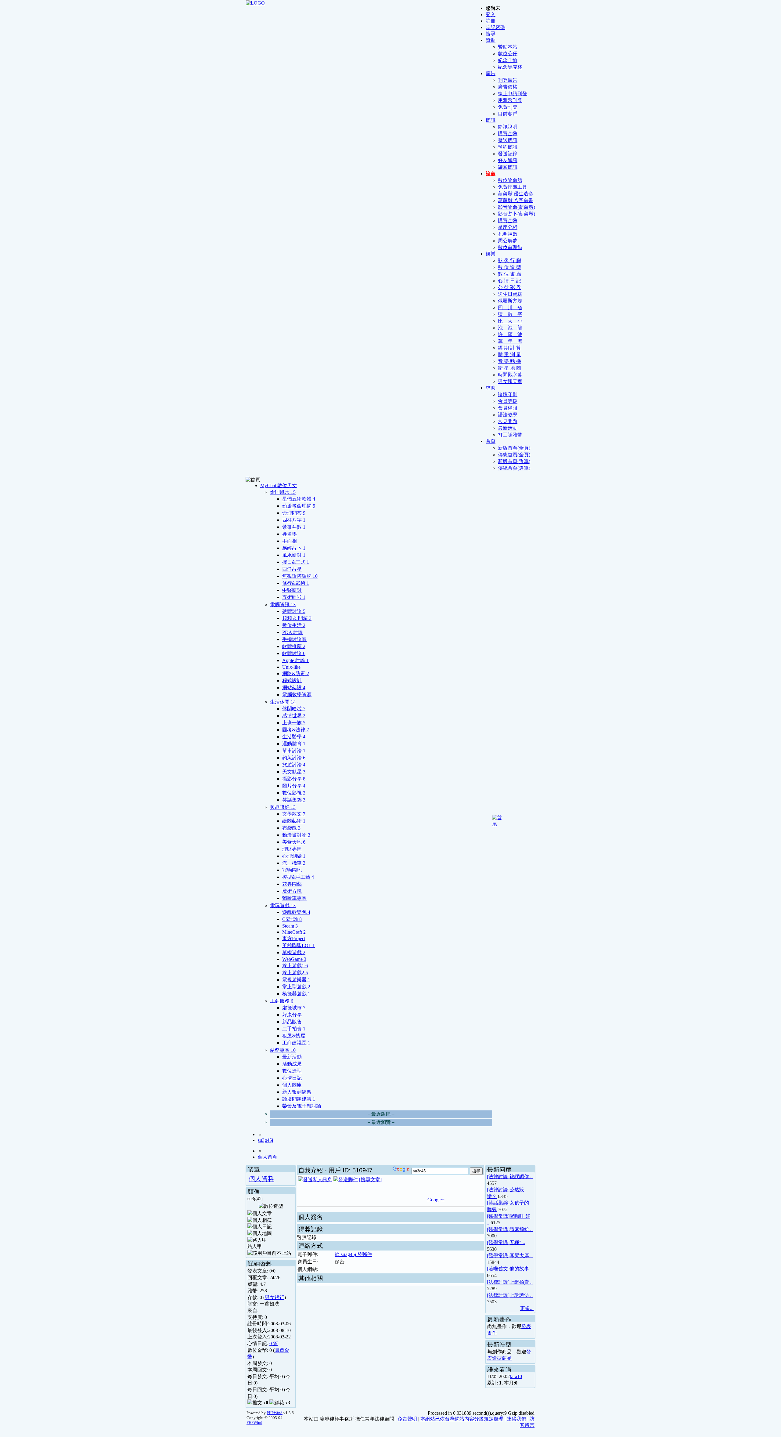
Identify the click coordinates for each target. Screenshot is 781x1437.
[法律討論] (498, 1176)
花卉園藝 (292, 884)
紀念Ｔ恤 (507, 60)
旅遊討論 (293, 764)
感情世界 (293, 715)
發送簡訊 (507, 140)
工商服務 (281, 1001)
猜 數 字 (510, 314)
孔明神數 (507, 234)
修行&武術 (295, 583)
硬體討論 (293, 611)
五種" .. (517, 1242)
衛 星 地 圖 (509, 368)
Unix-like (291, 667)
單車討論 (293, 750)
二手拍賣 (293, 1028)
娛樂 (490, 253)
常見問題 (507, 421)
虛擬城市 (293, 1007)
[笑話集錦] (498, 1202)
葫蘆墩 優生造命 (515, 193)
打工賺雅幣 (510, 434)
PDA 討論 (292, 632)
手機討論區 (294, 639)
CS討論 (292, 919)
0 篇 (273, 1343)
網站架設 (293, 687)
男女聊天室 (510, 381)
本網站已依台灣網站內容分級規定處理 (461, 1418)
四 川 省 (510, 307)
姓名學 (289, 534)
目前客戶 (507, 113)
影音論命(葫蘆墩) (516, 207)
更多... (527, 1308)
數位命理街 (510, 247)
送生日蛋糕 (510, 294)
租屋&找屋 (293, 1035)
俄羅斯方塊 (510, 300)
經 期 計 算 (509, 347)
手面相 (289, 541)
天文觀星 (293, 771)
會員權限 (507, 408)
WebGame (294, 959)
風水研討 (293, 555)
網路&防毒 (295, 673)
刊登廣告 (507, 80)
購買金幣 (507, 133)
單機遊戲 (293, 952)
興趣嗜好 (283, 807)
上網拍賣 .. (521, 1282)
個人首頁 (267, 1157)
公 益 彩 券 (509, 287)
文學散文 (293, 813)
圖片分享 (293, 785)
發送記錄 (507, 153)
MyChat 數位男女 (278, 485)
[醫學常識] (498, 1216)
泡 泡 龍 (510, 327)
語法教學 (507, 414)
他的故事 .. (521, 1268)
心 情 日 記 (509, 280)
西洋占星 (292, 569)
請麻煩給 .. (521, 1229)
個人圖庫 (292, 1085)
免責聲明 (407, 1418)
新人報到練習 (296, 1092)
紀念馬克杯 (510, 67)
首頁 (490, 441)
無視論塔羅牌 (300, 576)
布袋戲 (291, 828)
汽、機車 (293, 863)
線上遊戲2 (295, 972)
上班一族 (293, 722)
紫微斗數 (293, 527)
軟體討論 (293, 653)
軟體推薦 (293, 646)
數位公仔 (507, 53)
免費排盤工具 (512, 187)
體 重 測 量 (509, 354)
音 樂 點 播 (509, 361)
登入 (490, 14)
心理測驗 (293, 856)
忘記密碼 (495, 27)
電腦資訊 (283, 604)
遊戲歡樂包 (296, 912)
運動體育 (293, 743)
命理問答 (293, 513)
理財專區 (292, 849)
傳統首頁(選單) (514, 468)
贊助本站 (507, 46)
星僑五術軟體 (298, 498)
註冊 (490, 21)
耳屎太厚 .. (521, 1255)
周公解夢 (507, 240)
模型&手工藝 (298, 877)
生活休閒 (283, 701)
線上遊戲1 (295, 965)
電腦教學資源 (296, 694)
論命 (490, 173)
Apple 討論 (295, 660)
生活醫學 (293, 736)
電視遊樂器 (296, 979)
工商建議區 (296, 1042)
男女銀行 (274, 1297)
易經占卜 (293, 548)
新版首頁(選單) (514, 461)
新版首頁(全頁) (514, 448)
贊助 (490, 40)
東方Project (293, 938)
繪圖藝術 (293, 820)
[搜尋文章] (370, 1179)
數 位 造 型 (509, 267)
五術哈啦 (293, 597)
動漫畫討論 (296, 835)
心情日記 (292, 1077)
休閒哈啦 (293, 708)
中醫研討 (292, 590)
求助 (490, 387)
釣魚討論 (293, 757)
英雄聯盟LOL (298, 945)
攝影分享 (293, 778)
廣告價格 (507, 86)
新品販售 (292, 1021)
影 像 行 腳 (509, 260)
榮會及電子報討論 (301, 1106)
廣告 (490, 73)
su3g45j (265, 1140)
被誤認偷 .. (521, 1176)
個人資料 (261, 1178)
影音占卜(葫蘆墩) (516, 213)
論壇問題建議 (298, 1099)
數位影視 (293, 792)
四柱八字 (293, 520)
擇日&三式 (295, 562)
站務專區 (283, 1050)
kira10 (516, 1376)
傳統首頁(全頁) (514, 454)
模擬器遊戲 (296, 993)
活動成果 (292, 1063)
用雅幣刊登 (510, 100)
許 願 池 (510, 334)
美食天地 (293, 842)
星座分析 (507, 227)
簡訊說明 (507, 126)
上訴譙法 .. (521, 1295)
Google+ (435, 1199)
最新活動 (507, 428)
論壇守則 (507, 394)
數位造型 (292, 1070)
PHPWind (275, 1412)
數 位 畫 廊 (509, 274)
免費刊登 (507, 107)
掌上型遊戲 (296, 986)
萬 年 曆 (510, 341)
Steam (290, 925)
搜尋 (490, 33)
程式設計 (292, 680)
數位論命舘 (510, 180)
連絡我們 (516, 1418)
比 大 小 (510, 321)
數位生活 (293, 625)
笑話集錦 (293, 799)
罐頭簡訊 (507, 167)
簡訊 (490, 120)
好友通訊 (507, 160)
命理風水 (283, 492)
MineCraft (294, 932)
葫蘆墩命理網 (298, 506)
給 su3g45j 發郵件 (353, 1254)
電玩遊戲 (283, 905)
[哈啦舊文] (498, 1268)
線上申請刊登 (512, 93)
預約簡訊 (507, 147)
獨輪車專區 (294, 898)
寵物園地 (292, 870)
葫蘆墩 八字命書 (515, 200)
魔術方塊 (292, 891)
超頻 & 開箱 (296, 618)
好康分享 (292, 1014)
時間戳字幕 (510, 374)
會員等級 (507, 401)
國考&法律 (295, 729)
